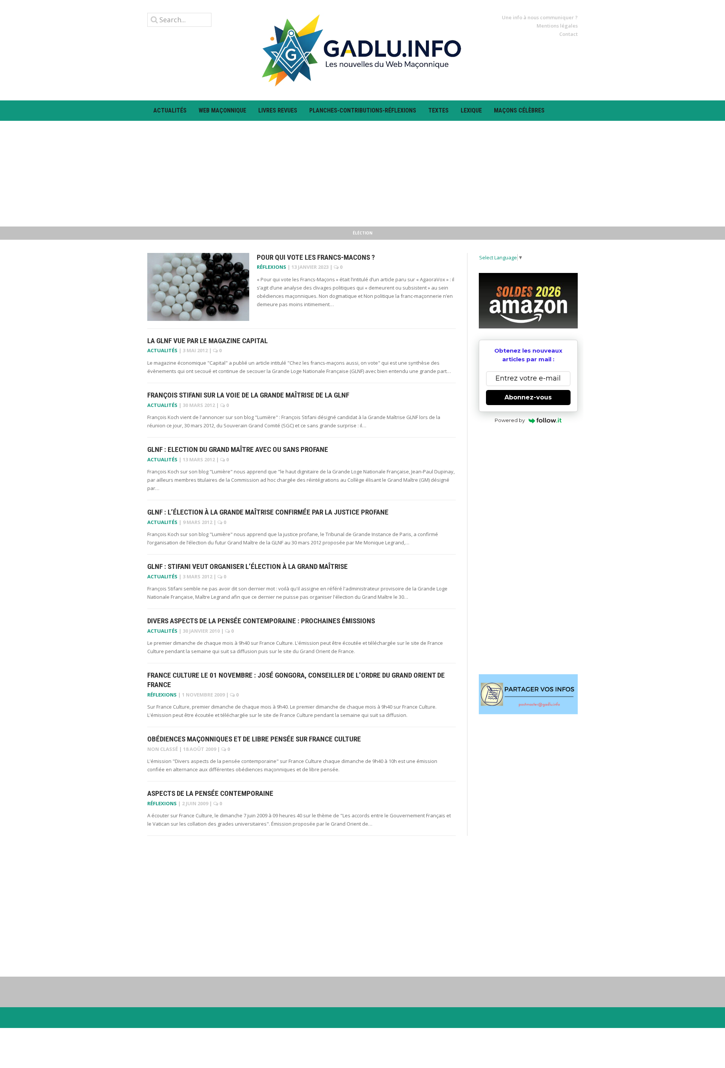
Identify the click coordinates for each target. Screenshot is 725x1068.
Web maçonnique (222, 110)
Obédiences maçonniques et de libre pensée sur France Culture (254, 739)
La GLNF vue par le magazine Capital (207, 340)
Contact (568, 34)
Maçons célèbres (519, 110)
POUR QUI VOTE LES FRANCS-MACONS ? (316, 257)
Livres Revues (277, 110)
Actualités (170, 110)
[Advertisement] (362, 174)
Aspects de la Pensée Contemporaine (210, 793)
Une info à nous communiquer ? (540, 17)
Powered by (510, 420)
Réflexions (271, 267)
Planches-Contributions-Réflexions (362, 110)
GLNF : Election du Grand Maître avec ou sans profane (237, 449)
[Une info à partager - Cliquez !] (528, 694)
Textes (438, 110)
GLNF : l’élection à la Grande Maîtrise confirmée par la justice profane (268, 512)
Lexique (471, 110)
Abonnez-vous (528, 397)
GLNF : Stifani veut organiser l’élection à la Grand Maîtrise (247, 566)
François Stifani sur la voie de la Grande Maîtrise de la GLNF (248, 395)
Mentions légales (557, 25)
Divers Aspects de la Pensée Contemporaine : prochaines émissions (261, 620)
